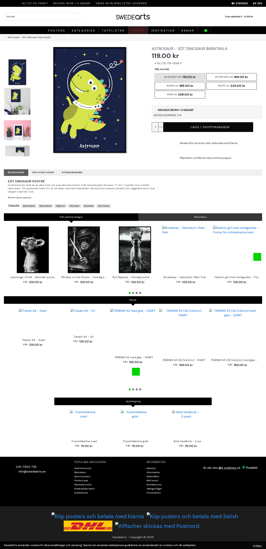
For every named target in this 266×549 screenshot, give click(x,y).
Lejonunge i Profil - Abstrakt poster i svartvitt (33, 277)
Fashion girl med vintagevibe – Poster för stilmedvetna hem (238, 277)
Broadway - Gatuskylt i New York (185, 277)
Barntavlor (29, 205)
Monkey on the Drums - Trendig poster (84, 277)
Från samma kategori (71, 217)
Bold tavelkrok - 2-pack (189, 441)
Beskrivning (16, 172)
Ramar (133, 299)
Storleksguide (72, 172)
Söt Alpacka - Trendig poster (131, 277)
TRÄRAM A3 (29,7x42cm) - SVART (183, 360)
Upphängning (133, 401)
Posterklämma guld (135, 441)
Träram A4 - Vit (84, 336)
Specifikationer (43, 172)
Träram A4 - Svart (33, 340)
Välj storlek (162, 69)
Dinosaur (74, 205)
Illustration (45, 205)
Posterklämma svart (84, 441)
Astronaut (103, 205)
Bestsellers (200, 217)
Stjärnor (60, 205)
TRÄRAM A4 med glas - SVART (133, 357)
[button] (17, 45)
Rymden (88, 205)
